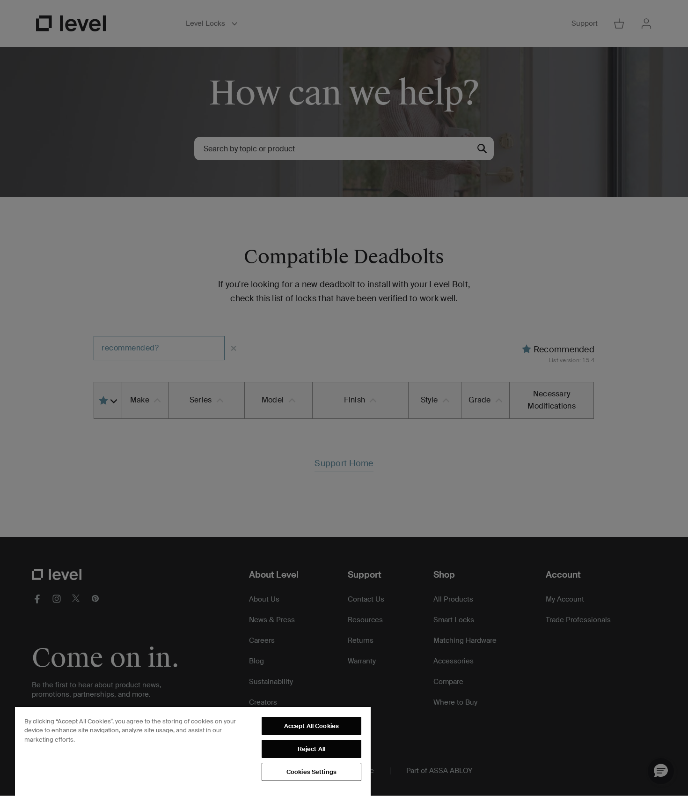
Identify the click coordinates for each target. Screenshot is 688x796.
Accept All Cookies (311, 726)
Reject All (311, 749)
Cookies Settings (311, 772)
